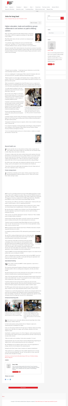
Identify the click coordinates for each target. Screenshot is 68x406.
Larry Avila (15, 364)
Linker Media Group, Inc (39, 401)
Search (49, 15)
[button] (13, 7)
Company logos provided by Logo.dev (50, 401)
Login (37, 11)
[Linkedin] (10, 379)
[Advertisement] (23, 61)
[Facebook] (5, 379)
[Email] (20, 372)
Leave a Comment (8, 18)
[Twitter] (7, 379)
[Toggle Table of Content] (39, 23)
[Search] (62, 18)
